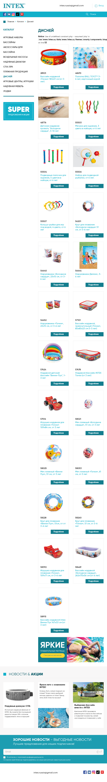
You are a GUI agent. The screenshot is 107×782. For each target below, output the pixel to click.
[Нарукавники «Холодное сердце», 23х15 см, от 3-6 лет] (53, 255)
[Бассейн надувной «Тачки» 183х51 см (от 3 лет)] (53, 57)
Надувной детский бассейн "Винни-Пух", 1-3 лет (53, 375)
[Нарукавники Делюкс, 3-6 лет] (88, 255)
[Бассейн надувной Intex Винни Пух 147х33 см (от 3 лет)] (53, 601)
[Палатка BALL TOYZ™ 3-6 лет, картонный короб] (88, 57)
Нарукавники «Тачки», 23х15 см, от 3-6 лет (52, 325)
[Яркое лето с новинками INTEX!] (53, 718)
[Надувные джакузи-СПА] (18, 693)
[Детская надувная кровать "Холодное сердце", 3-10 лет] (53, 107)
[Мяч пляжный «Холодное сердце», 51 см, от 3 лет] (88, 403)
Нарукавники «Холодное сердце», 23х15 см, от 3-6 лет (53, 276)
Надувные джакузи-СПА (17, 706)
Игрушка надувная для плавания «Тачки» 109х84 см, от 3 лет (52, 425)
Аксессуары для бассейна (13, 49)
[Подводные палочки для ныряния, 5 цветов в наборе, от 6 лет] (53, 156)
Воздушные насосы (15, 57)
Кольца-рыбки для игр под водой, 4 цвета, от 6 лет (53, 227)
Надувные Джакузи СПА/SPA (14, 64)
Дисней (7, 77)
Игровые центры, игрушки (18, 81)
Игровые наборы (13, 37)
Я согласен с (25, 757)
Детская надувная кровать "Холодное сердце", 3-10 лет (50, 128)
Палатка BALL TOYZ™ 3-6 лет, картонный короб (88, 78)
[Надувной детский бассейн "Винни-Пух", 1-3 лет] (53, 354)
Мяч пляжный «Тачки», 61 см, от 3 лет (88, 473)
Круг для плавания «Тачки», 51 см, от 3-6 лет (86, 523)
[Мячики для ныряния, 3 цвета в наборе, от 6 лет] (88, 107)
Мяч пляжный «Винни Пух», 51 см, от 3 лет (51, 473)
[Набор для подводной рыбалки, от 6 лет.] (88, 156)
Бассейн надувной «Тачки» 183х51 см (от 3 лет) (52, 79)
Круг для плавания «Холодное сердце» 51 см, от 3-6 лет (87, 227)
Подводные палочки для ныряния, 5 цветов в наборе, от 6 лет (53, 178)
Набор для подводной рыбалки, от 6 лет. (87, 176)
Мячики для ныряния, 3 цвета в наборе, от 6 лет (88, 127)
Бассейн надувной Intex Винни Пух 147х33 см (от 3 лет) (52, 622)
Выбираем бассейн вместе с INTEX (84, 706)
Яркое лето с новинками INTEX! (52, 686)
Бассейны (9, 42)
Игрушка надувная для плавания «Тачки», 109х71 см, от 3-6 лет (52, 573)
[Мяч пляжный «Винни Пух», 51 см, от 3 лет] (53, 453)
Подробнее (59, 87)
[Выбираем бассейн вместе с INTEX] (88, 692)
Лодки (7, 91)
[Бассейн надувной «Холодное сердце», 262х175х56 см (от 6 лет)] (88, 551)
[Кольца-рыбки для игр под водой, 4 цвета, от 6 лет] (53, 206)
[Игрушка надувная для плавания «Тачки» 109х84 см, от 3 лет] (53, 403)
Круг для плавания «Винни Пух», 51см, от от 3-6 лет (53, 523)
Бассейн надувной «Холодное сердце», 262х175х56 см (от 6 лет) (87, 573)
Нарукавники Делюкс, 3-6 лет (88, 275)
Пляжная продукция (15, 72)
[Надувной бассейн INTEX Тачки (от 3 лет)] (88, 354)
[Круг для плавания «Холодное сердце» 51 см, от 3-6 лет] (88, 206)
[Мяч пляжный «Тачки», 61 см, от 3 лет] (88, 453)
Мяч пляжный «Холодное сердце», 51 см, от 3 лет (88, 423)
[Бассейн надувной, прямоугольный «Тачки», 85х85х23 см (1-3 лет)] (88, 304)
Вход (101, 6)
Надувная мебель (13, 86)
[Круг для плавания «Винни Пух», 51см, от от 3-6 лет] (53, 502)
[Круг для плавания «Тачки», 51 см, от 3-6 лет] (88, 502)
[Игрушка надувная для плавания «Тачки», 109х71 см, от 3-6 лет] (53, 551)
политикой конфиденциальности (30, 757)
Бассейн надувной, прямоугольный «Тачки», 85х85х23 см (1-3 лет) (88, 326)
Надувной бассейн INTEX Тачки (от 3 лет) (88, 374)
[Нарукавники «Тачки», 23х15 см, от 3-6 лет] (53, 304)
